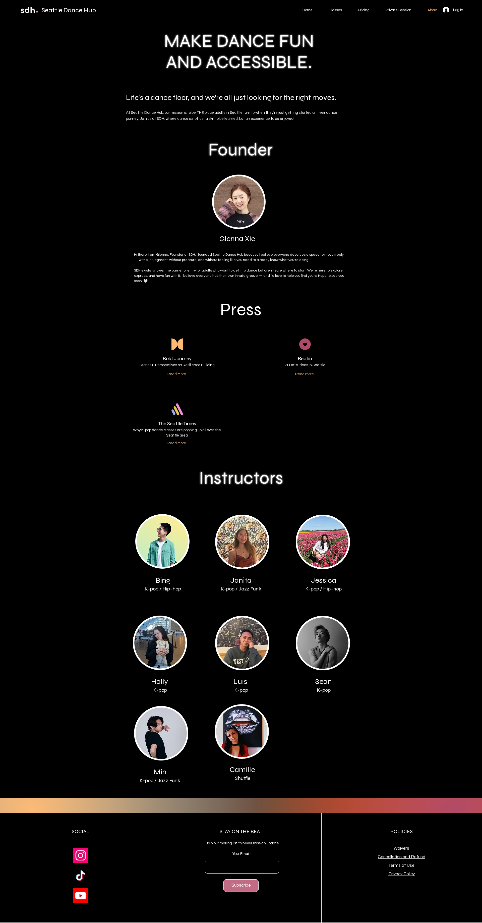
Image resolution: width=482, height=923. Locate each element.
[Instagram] (80, 855)
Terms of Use (401, 865)
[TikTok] (80, 875)
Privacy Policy (401, 874)
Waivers (401, 848)
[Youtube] (80, 895)
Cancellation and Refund (401, 857)
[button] (335, 10)
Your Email (241, 854)
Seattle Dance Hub (68, 10)
